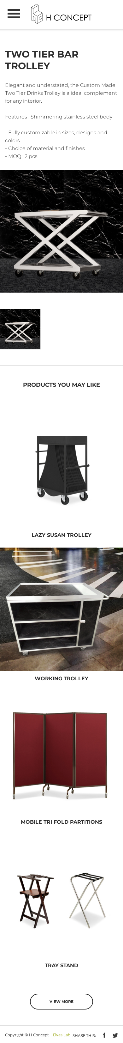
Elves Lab (61, 1035)
